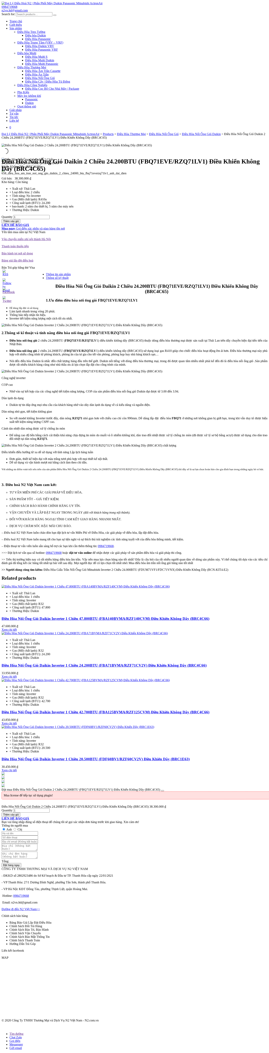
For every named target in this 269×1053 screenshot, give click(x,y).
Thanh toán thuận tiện (15, 246)
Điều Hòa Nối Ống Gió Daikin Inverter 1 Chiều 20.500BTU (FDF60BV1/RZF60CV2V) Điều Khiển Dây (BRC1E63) (96, 759)
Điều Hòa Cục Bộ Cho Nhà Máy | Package (52, 88)
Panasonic (31, 99)
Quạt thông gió (26, 106)
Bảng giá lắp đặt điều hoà (17, 260)
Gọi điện (14, 1041)
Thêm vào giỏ (11, 221)
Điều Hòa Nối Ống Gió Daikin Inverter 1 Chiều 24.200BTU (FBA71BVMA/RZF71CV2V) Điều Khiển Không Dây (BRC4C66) (104, 665)
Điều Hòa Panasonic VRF (41, 49)
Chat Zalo (15, 1037)
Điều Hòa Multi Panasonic (41, 63)
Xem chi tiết (9, 629)
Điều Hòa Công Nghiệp (32, 85)
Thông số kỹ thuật (57, 277)
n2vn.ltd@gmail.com (15, 10)
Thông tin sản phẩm (58, 274)
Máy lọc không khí (29, 95)
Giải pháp (15, 110)
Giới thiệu (15, 24)
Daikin (29, 103)
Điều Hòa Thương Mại (31, 67)
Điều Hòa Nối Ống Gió (40, 78)
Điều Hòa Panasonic (38, 39)
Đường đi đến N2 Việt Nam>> (21, 909)
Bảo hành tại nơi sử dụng (17, 253)
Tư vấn (14, 113)
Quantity (7, 217)
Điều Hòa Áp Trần (37, 74)
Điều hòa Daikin (35, 35)
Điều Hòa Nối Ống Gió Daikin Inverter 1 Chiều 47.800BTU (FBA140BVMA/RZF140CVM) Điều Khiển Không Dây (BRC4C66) (105, 619)
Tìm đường (16, 1033)
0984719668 (9, 6)
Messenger (16, 1044)
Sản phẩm (15, 28)
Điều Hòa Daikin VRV (39, 46)
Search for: (8, 14)
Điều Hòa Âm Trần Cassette (42, 71)
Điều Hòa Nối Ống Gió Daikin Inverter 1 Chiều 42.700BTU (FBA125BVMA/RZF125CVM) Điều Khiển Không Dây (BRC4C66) (105, 712)
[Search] (54, 15)
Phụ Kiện (23, 92)
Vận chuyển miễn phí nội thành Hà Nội (26, 239)
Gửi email (15, 1048)
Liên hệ (14, 120)
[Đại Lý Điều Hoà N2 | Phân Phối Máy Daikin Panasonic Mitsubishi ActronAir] (52, 3)
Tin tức (13, 117)
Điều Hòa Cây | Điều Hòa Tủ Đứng (47, 81)
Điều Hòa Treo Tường (31, 32)
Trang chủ (15, 21)
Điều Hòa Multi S (36, 56)
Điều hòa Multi (26, 53)
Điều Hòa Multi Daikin (39, 60)
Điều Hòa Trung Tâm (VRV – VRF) (40, 42)
